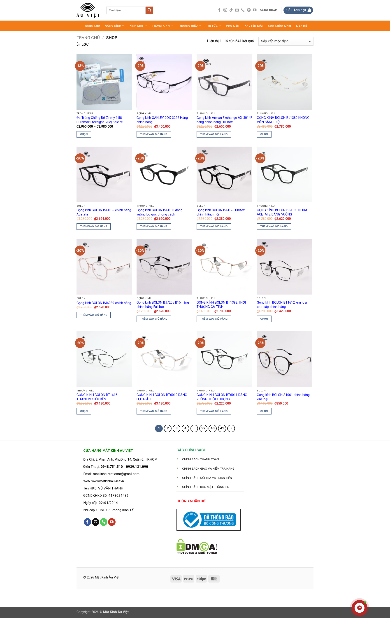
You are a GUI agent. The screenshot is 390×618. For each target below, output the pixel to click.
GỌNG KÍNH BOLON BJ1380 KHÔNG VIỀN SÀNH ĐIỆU (283, 120)
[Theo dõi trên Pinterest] (249, 10)
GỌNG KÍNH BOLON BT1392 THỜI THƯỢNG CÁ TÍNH (221, 305)
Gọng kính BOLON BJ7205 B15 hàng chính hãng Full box (163, 305)
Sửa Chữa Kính (279, 25)
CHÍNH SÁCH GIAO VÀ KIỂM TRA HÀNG (208, 468)
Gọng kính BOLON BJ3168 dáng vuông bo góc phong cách (159, 212)
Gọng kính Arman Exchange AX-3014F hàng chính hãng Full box (224, 120)
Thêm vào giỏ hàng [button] (153, 134)
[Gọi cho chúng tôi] (243, 10)
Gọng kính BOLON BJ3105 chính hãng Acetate (104, 212)
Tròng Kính (161, 25)
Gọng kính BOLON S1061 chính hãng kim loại (283, 397)
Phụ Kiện (232, 25)
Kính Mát (137, 25)
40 (213, 428)
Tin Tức (212, 25)
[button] (269, 10)
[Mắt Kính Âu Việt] (88, 10)
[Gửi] (149, 10)
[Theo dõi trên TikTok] (231, 10)
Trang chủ (88, 37)
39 (203, 428)
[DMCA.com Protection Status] (196, 546)
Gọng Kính (113, 25)
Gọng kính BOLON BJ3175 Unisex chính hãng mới (221, 212)
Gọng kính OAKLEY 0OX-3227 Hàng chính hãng (162, 120)
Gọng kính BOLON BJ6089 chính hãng (104, 303)
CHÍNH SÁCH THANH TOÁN (200, 459)
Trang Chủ (91, 25)
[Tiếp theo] (231, 428)
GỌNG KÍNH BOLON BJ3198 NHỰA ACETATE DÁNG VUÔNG (282, 212)
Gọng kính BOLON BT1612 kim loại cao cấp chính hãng (282, 305)
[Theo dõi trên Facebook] (219, 10)
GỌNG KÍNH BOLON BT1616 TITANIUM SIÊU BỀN (97, 397)
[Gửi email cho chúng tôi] (237, 10)
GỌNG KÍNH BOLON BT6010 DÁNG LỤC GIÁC (162, 397)
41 (222, 428)
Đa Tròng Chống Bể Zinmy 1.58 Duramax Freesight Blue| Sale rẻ (100, 120)
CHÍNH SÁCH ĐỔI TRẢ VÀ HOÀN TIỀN (207, 478)
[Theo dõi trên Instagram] (225, 10)
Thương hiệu (188, 25)
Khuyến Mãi (254, 25)
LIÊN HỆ (301, 25)
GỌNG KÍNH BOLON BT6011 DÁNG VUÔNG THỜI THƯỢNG (222, 397)
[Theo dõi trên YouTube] (254, 10)
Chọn (84, 134)
